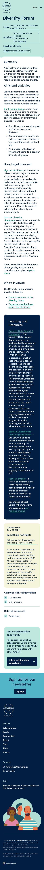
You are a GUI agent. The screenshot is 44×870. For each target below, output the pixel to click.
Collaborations (9, 728)
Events (6, 732)
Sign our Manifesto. (14, 170)
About (5, 748)
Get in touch (15, 597)
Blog (5, 744)
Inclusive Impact (17, 478)
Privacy (6, 752)
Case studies (8, 736)
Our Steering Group (14, 109)
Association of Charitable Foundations (18, 840)
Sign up (20, 691)
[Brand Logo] (6, 7)
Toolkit (6, 740)
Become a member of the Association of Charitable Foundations (21, 786)
